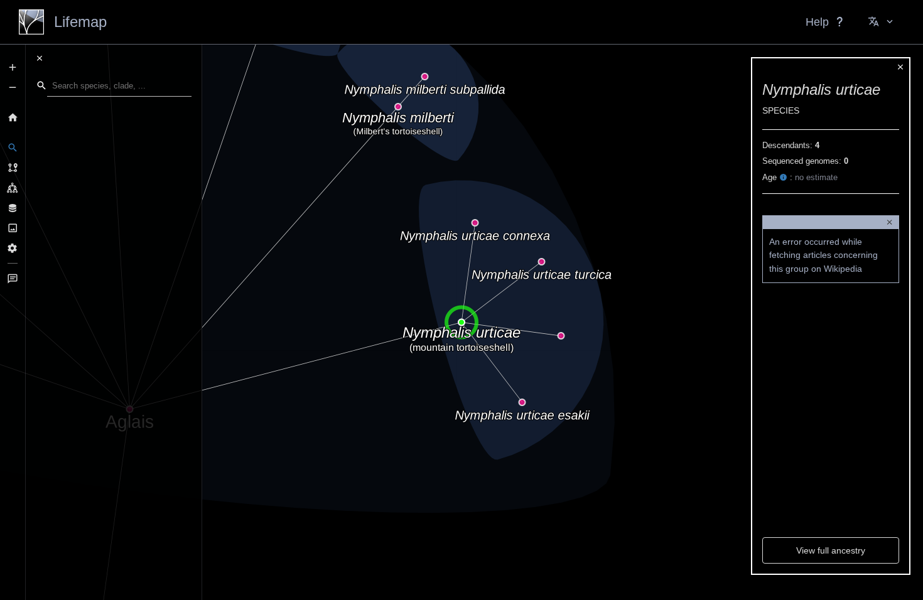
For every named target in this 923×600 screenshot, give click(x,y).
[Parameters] (13, 248)
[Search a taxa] (13, 147)
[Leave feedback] (13, 279)
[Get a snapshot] (13, 228)
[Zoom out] (13, 87)
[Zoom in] (13, 67)
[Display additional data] (13, 208)
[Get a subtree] (13, 188)
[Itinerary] (13, 168)
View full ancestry (830, 550)
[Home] (13, 117)
